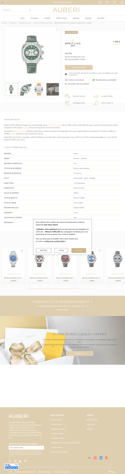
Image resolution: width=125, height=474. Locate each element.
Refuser (43, 250)
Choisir (61, 250)
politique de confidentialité (54, 241)
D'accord (78, 250)
